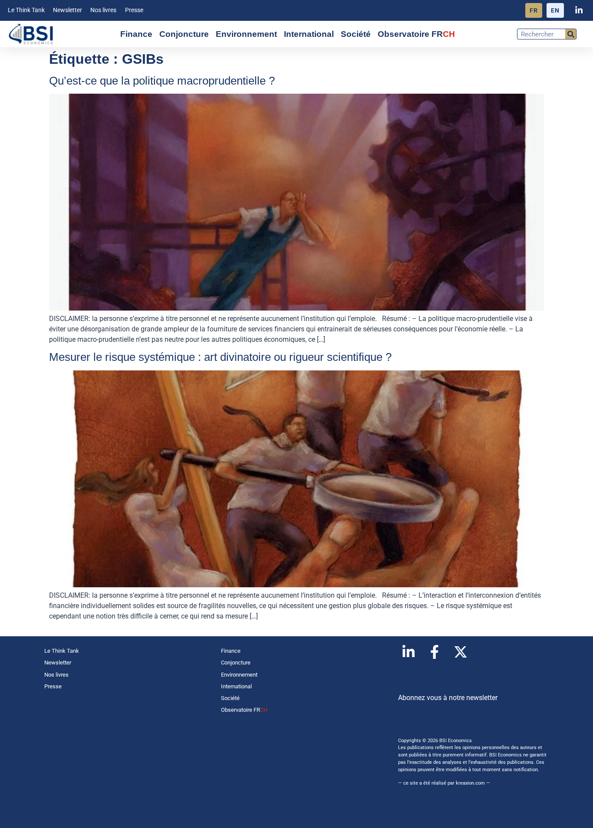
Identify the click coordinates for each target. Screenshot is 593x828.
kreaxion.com (470, 783)
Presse (134, 10)
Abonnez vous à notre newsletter (447, 698)
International (309, 34)
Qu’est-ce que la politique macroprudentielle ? (162, 81)
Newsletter (67, 10)
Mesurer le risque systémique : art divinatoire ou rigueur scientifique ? (220, 357)
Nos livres (103, 10)
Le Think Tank (26, 10)
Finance (136, 34)
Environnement (246, 34)
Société (356, 34)
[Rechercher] (570, 34)
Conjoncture (184, 34)
